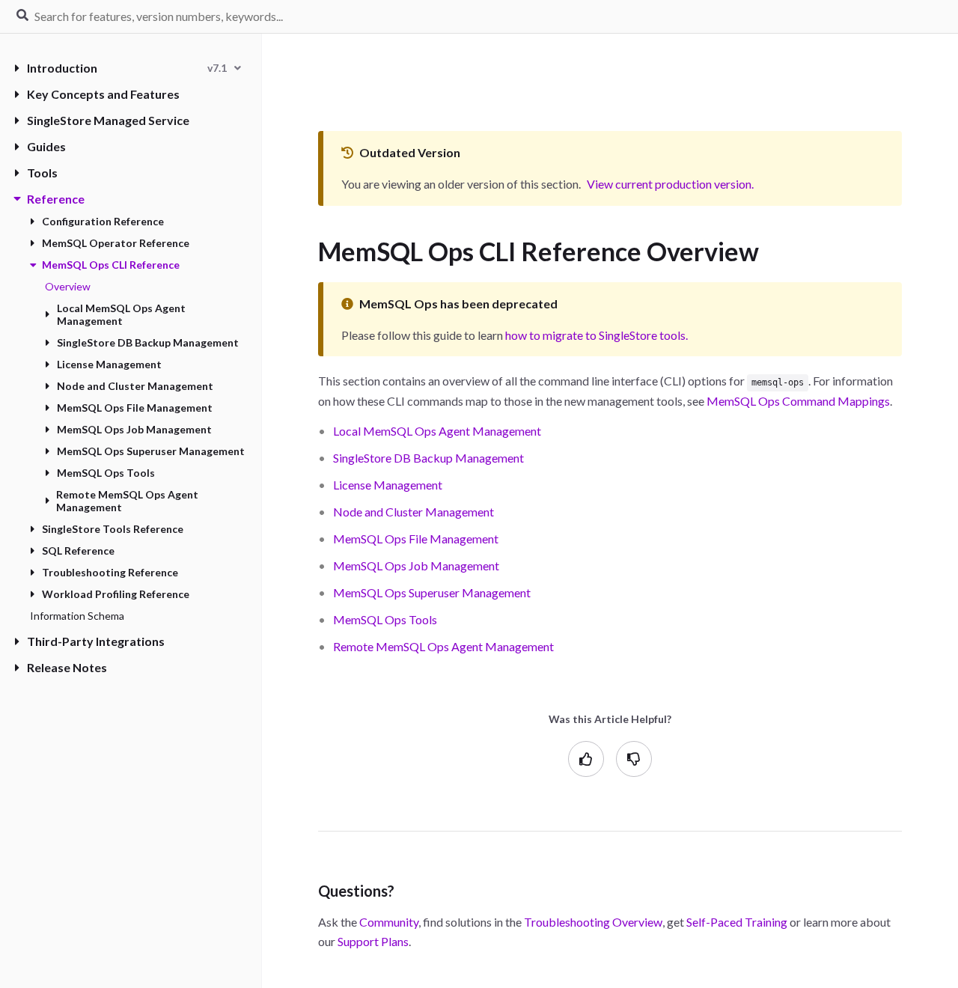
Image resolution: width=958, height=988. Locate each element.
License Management (109, 364)
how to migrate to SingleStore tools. (596, 335)
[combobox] (224, 68)
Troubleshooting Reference (110, 572)
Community (388, 922)
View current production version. (670, 184)
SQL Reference (78, 550)
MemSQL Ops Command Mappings (798, 401)
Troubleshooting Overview (593, 922)
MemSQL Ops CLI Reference (111, 264)
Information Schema (77, 615)
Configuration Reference (103, 221)
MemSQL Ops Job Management (134, 429)
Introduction (62, 68)
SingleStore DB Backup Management (148, 342)
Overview (68, 286)
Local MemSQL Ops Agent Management (121, 314)
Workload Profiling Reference (115, 594)
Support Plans (373, 941)
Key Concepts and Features (103, 94)
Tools (42, 172)
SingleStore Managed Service (108, 120)
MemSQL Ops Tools (106, 472)
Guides (46, 146)
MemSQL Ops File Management (135, 407)
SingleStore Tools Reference (112, 528)
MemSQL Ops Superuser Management (151, 451)
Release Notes (67, 667)
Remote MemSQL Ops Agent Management (127, 500)
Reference (56, 199)
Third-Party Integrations (96, 641)
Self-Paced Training (736, 922)
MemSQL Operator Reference (115, 243)
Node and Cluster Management (135, 385)
